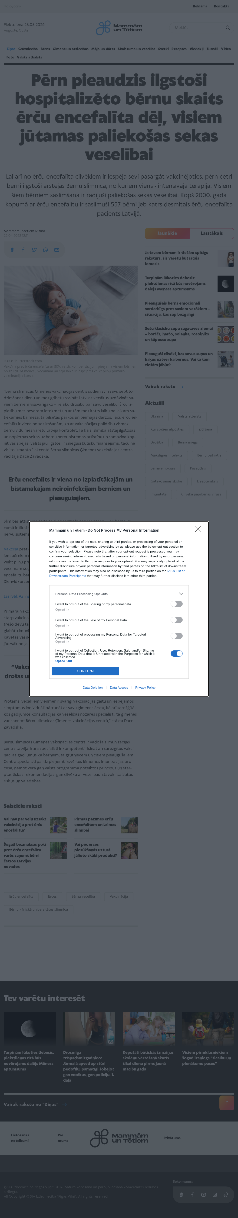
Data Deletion (93, 687)
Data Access (119, 687)
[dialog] (119, 609)
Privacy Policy (145, 687)
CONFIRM (85, 671)
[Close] (199, 530)
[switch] (177, 604)
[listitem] (119, 593)
